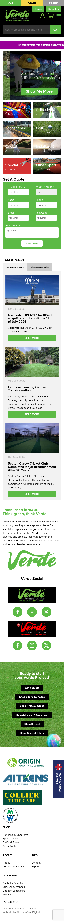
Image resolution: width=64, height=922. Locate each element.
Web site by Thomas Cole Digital (21, 912)
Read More (32, 338)
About (6, 863)
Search (55, 29)
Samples (53, 9)
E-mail (11, 213)
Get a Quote (32, 688)
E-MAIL (32, 3)
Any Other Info (13, 225)
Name (11, 200)
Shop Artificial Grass (32, 706)
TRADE (53, 3)
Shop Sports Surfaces (32, 697)
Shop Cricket (32, 724)
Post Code (41, 213)
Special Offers (11, 838)
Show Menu (58, 15)
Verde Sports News (15, 267)
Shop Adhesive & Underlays (32, 715)
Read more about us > (29, 544)
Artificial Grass (11, 842)
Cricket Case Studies (40, 267)
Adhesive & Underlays (15, 835)
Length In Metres (17, 187)
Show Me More (31, 91)
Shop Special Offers (32, 733)
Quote (38, 9)
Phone (39, 200)
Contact (36, 863)
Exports (36, 866)
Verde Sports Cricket (14, 866)
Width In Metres (45, 187)
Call (10, 3)
